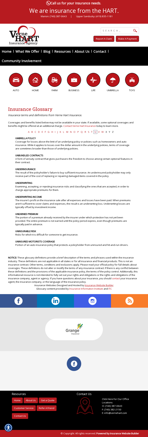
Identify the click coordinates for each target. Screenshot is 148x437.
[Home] (46, 35)
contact (116, 278)
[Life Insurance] (93, 81)
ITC (110, 288)
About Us (31, 400)
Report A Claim (104, 38)
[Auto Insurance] (16, 81)
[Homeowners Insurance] (35, 81)
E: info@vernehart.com (114, 413)
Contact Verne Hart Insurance (79, 126)
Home (17, 400)
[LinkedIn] (55, 301)
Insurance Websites (45, 285)
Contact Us (20, 415)
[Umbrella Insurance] (113, 81)
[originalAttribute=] (129, 301)
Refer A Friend (46, 408)
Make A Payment (127, 38)
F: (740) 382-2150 (111, 409)
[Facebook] (18, 301)
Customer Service (24, 408)
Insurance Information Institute (86, 288)
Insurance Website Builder (99, 285)
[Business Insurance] (74, 81)
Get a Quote (48, 400)
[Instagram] (92, 301)
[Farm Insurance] (55, 81)
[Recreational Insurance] (132, 81)
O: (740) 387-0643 (112, 406)
